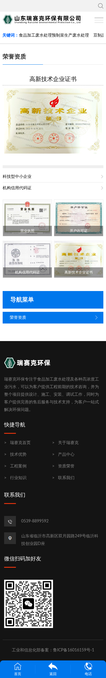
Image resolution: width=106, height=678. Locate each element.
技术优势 (18, 454)
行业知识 (18, 478)
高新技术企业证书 (53, 79)
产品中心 (66, 454)
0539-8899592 (35, 521)
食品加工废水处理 (35, 35)
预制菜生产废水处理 (70, 35)
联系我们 (66, 478)
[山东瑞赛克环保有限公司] (43, 19)
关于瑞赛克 (68, 443)
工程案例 (18, 466)
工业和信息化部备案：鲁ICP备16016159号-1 (53, 650)
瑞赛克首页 (20, 443)
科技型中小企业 (17, 177)
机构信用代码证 (17, 188)
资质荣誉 (66, 466)
